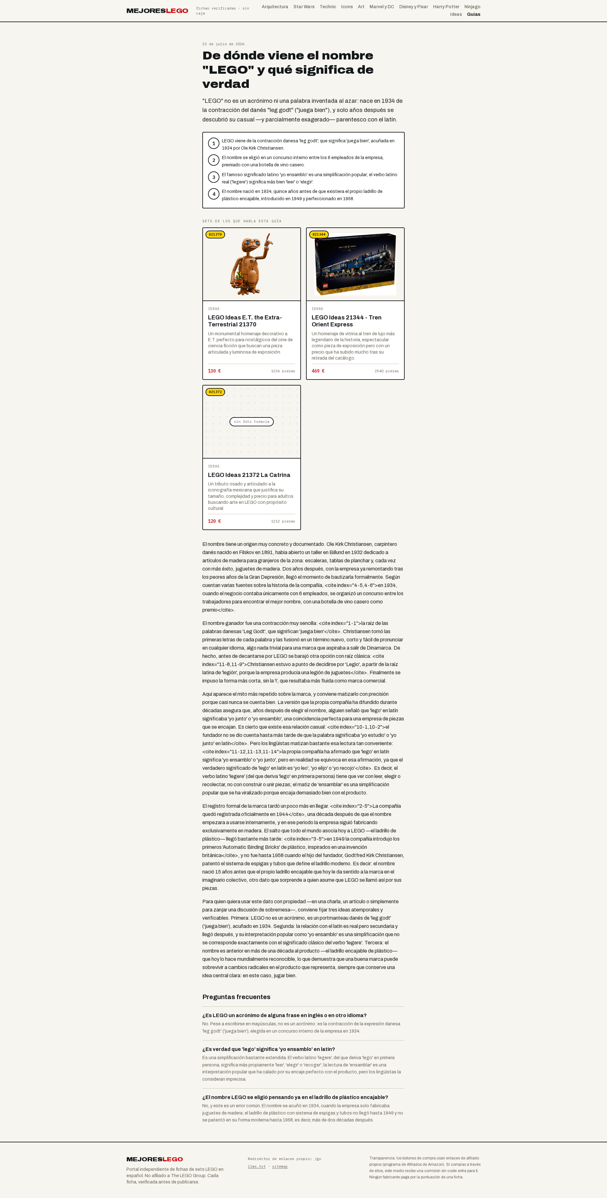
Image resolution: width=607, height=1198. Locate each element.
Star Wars (304, 6)
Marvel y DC (382, 6)
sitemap (280, 1166)
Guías (474, 14)
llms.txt (257, 1166)
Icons (347, 6)
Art (361, 6)
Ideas (456, 14)
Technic (328, 6)
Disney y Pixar (413, 6)
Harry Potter (446, 6)
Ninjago (472, 6)
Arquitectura (275, 6)
